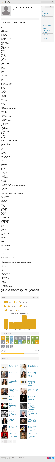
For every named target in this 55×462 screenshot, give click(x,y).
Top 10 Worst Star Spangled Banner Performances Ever (32, 435)
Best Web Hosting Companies (46, 39)
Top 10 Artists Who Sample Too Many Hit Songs (13, 435)
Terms (12, 457)
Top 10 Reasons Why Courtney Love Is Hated (13, 367)
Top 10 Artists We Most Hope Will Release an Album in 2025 (33, 421)
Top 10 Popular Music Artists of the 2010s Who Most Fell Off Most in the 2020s (33, 406)
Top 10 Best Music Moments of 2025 (33, 390)
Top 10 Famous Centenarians (13, 373)
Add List (23, 1)
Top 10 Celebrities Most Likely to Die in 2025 (32, 413)
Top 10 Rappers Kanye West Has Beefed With (32, 398)
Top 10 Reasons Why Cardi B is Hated (13, 398)
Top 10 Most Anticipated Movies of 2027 (47, 18)
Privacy (15, 457)
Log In (34, 1)
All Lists (14, 1)
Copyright (20, 457)
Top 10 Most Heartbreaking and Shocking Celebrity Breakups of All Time (32, 383)
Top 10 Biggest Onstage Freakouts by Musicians (32, 428)
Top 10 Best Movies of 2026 (47, 10)
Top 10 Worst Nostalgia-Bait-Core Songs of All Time (13, 405)
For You (28, 1)
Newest (19, 1)
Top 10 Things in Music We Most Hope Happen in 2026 (13, 382)
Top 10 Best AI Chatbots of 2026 (47, 14)
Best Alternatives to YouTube (46, 35)
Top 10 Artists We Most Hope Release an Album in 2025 (14, 428)
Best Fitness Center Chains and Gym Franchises (46, 27)
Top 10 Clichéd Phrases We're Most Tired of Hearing (13, 413)
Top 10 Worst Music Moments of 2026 (33, 367)
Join (38, 1)
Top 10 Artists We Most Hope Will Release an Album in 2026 (33, 374)
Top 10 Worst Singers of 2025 (13, 419)
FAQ (23, 457)
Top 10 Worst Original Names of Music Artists (13, 391)
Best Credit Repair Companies (46, 31)
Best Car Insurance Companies (46, 22)
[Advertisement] (20, 448)
